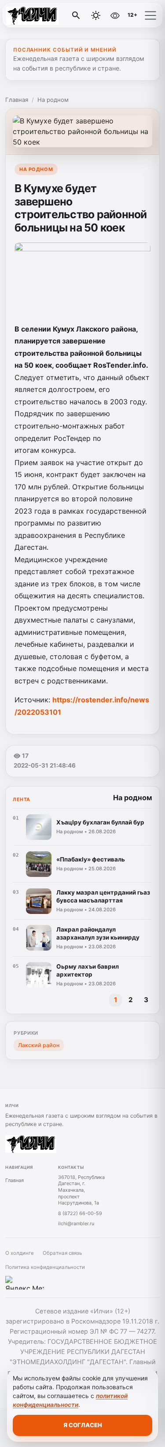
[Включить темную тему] (96, 15)
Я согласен (82, 1424)
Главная (16, 99)
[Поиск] (76, 15)
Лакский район (38, 1045)
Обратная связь (62, 1253)
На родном (53, 99)
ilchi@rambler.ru (76, 1223)
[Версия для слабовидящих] (114, 15)
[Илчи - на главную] (43, 15)
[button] (150, 15)
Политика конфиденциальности (45, 1267)
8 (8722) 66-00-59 (80, 1213)
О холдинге (19, 1253)
